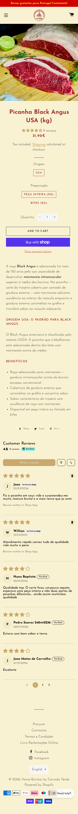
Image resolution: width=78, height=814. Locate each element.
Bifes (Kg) (39, 203)
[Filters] (61, 462)
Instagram (41, 758)
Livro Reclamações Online (39, 742)
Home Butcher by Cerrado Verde (45, 779)
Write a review (29, 462)
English (37, 769)
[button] (32, 130)
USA (39, 172)
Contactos (39, 730)
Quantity (27, 217)
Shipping (38, 144)
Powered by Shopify (39, 785)
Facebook (41, 752)
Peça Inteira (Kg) (39, 194)
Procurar (39, 724)
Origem (39, 164)
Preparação (39, 185)
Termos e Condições (39, 736)
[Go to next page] (50, 685)
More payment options (38, 251)
